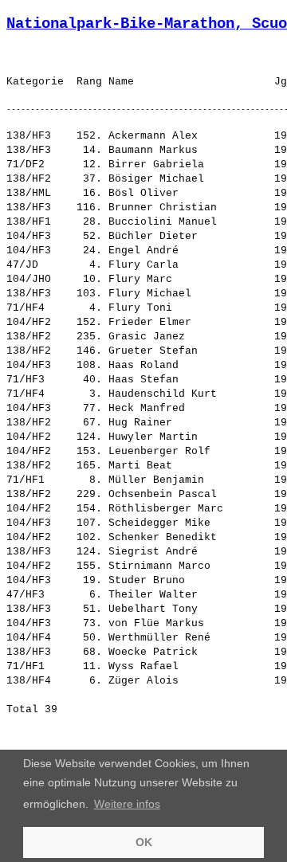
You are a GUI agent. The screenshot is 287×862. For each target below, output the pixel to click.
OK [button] (144, 842)
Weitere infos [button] (127, 803)
